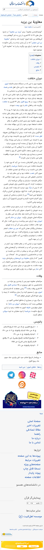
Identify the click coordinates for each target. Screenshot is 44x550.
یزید (4, 258)
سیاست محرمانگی (38, 529)
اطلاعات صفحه (32, 477)
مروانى (5, 311)
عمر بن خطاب (13, 228)
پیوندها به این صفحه (29, 456)
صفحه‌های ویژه (32, 464)
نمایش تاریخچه (6, 15)
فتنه (10, 87)
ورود (41, 413)
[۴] (15, 295)
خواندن (25, 15)
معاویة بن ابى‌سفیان (21, 258)
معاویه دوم (28, 27)
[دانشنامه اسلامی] (22, 3)
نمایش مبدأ (17, 15)
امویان (39, 221)
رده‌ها (39, 367)
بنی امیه (22, 367)
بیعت (17, 105)
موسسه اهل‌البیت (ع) (30, 516)
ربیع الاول (24, 101)
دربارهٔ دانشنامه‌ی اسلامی (24, 529)
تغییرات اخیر (33, 425)
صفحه (41, 15)
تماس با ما (34, 442)
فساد (5, 87)
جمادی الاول (12, 285)
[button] (40, 55)
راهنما (37, 434)
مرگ (30, 187)
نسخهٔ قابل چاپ (31, 469)
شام (26, 105)
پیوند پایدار (34, 473)
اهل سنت (38, 136)
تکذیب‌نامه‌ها (13, 529)
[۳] (25, 288)
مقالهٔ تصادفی (33, 430)
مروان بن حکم (16, 217)
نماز (37, 269)
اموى (6, 83)
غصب (32, 173)
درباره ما (36, 438)
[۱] (19, 157)
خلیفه (28, 307)
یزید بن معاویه (15, 31)
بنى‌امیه (14, 166)
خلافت (4, 101)
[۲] (28, 194)
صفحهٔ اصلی (34, 421)
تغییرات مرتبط (32, 460)
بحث (35, 15)
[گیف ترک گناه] (22, 545)
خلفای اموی (31, 367)
